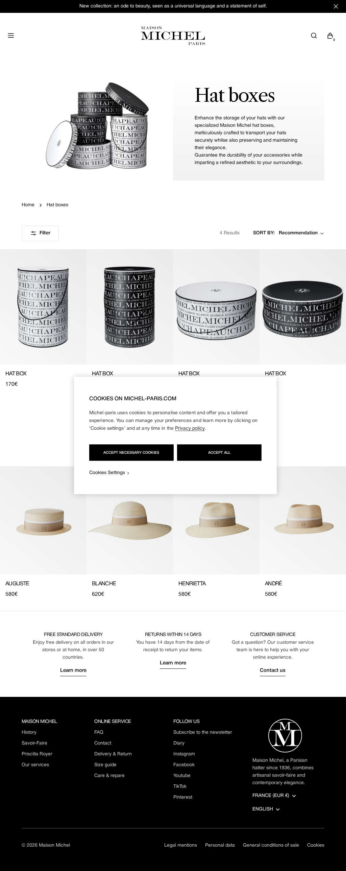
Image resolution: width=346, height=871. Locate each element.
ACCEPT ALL (219, 452)
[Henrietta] (216, 520)
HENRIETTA (191, 584)
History (29, 732)
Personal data (220, 845)
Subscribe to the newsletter (202, 732)
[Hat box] (43, 306)
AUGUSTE (17, 584)
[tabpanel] (173, 532)
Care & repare (109, 776)
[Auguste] (43, 520)
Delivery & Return (113, 754)
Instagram (184, 754)
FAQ (98, 732)
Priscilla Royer (37, 754)
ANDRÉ (273, 584)
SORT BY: (264, 233)
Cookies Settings (107, 473)
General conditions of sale (271, 845)
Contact (102, 743)
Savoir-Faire (34, 743)
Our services (35, 765)
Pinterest (182, 797)
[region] (175, 435)
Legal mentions (180, 845)
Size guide (105, 765)
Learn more (73, 670)
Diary (178, 743)
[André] (303, 520)
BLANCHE (104, 584)
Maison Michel (54, 845)
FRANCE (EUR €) (270, 796)
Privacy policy (190, 428)
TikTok (180, 786)
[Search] (314, 35)
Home (28, 205)
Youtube (182, 776)
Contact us (273, 670)
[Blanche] (129, 520)
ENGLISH (262, 809)
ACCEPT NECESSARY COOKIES (131, 452)
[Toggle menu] (11, 35)
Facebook (184, 765)
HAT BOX (16, 374)
